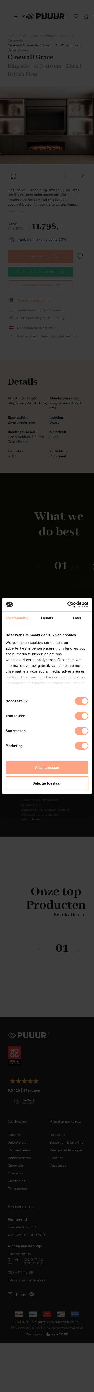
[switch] (81, 716)
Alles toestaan (47, 768)
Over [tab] (77, 618)
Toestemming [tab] (17, 618)
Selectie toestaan (47, 783)
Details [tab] (47, 618)
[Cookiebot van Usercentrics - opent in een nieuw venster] (67, 604)
